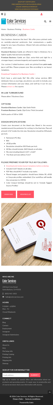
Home (3, 29)
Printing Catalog (8, 354)
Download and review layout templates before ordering (27, 166)
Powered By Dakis (27, 402)
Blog (4, 322)
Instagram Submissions (10, 335)
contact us (10, 86)
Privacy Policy (18, 399)
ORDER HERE (8, 194)
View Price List (25, 194)
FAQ (4, 348)
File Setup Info (7, 351)
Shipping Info (7, 360)
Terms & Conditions (32, 399)
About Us (5, 345)
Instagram (6, 332)
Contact (5, 325)
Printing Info (6, 357)
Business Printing (14, 29)
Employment (7, 329)
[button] (50, 21)
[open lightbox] (26, 235)
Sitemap (5, 363)
